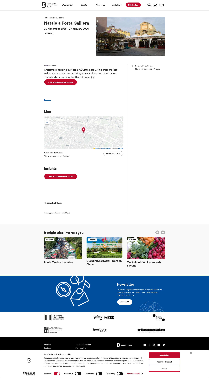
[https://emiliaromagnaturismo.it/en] (151, 333)
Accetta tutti (164, 355)
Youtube (159, 345)
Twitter (154, 345)
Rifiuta (164, 369)
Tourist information (83, 344)
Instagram (144, 345)
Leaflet (97, 148)
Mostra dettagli (133, 374)
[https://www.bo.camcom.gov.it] (53, 333)
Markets (60, 18)
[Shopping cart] (155, 4)
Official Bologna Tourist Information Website (52, 5)
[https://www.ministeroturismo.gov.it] (54, 320)
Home (46, 18)
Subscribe (125, 302)
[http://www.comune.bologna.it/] (100, 333)
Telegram (163, 345)
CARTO (120, 148)
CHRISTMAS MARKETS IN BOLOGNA (60, 82)
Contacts (47, 348)
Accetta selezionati (164, 362)
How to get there (113, 153)
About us (47, 344)
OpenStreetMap (105, 148)
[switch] (78, 373)
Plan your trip (80, 348)
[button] (84, 130)
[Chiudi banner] (191, 353)
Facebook (149, 345)
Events (53, 18)
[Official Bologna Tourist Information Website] (44, 5)
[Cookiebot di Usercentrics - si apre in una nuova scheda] (28, 373)
